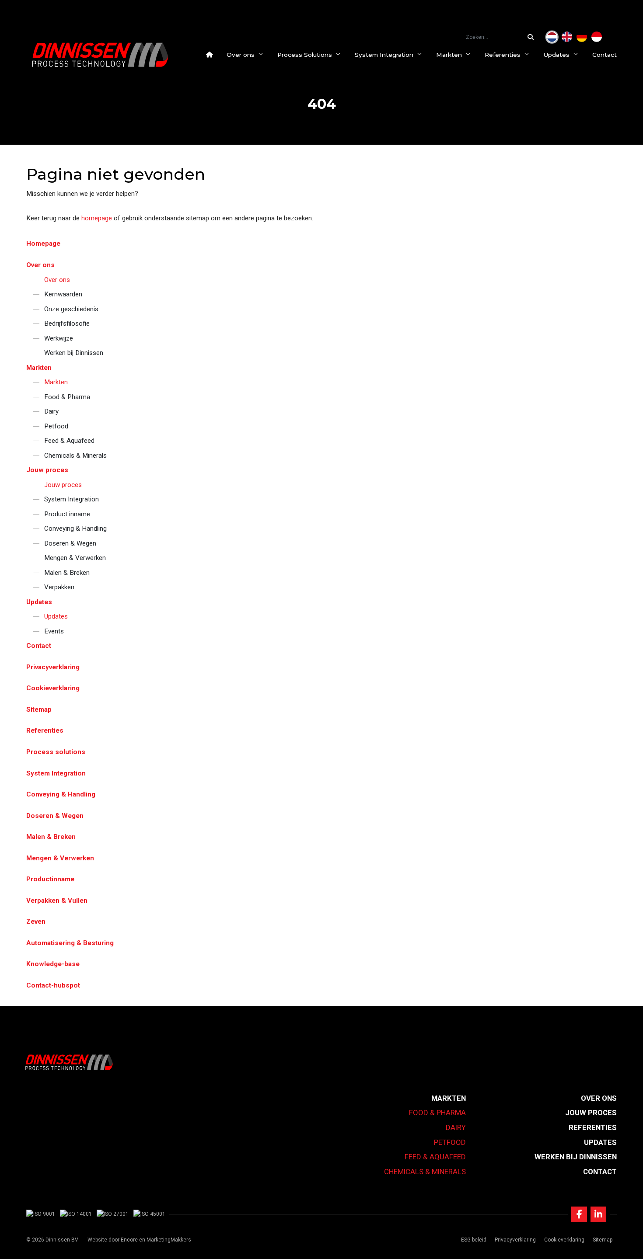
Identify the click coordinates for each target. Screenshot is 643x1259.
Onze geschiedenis (71, 309)
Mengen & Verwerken (75, 558)
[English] (567, 37)
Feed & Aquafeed (69, 441)
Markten (449, 54)
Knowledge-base (53, 964)
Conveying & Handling (75, 528)
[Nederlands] (552, 37)
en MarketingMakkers (165, 1240)
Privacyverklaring (53, 667)
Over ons (241, 54)
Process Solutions (304, 54)
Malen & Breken (67, 573)
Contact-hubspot (53, 985)
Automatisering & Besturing (70, 943)
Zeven (35, 921)
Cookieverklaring (53, 688)
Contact (604, 54)
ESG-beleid (473, 1240)
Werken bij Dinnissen (73, 353)
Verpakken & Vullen (56, 900)
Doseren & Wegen (70, 543)
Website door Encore (112, 1240)
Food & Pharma (67, 397)
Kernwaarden (63, 294)
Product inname (67, 514)
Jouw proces (47, 470)
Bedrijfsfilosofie (67, 323)
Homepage (43, 243)
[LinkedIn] (598, 1214)
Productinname (50, 879)
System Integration (384, 54)
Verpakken (59, 587)
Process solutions (55, 752)
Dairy (51, 411)
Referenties (503, 54)
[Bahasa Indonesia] (596, 37)
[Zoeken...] (533, 37)
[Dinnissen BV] (100, 54)
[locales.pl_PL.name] (611, 37)
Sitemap (39, 709)
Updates (556, 54)
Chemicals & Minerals (75, 455)
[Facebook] (579, 1214)
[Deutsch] (582, 37)
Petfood (56, 426)
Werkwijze (58, 338)
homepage (96, 218)
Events (54, 631)
